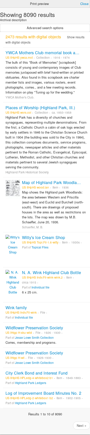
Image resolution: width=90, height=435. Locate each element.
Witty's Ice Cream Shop (43, 237)
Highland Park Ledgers (30, 383)
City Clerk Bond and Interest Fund (37, 373)
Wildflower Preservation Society (34, 328)
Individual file (41, 287)
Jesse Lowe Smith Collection (34, 337)
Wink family (16, 307)
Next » (81, 425)
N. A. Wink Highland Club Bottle (51, 272)
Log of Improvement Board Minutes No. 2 (43, 393)
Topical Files (40, 247)
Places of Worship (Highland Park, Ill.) (40, 107)
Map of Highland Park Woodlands (52, 182)
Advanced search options (45, 27)
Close (84, 3)
